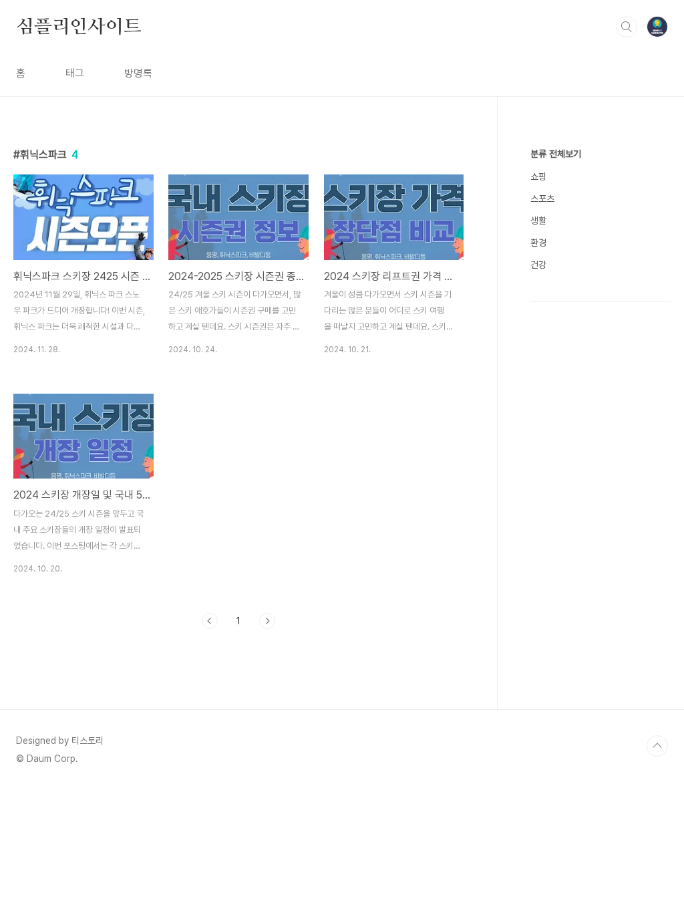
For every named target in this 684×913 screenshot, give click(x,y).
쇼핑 (538, 176)
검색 (627, 27)
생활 (538, 220)
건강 (538, 264)
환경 (538, 242)
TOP (657, 746)
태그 (74, 73)
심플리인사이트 (79, 26)
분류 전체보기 (555, 153)
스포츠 (542, 198)
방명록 (138, 73)
